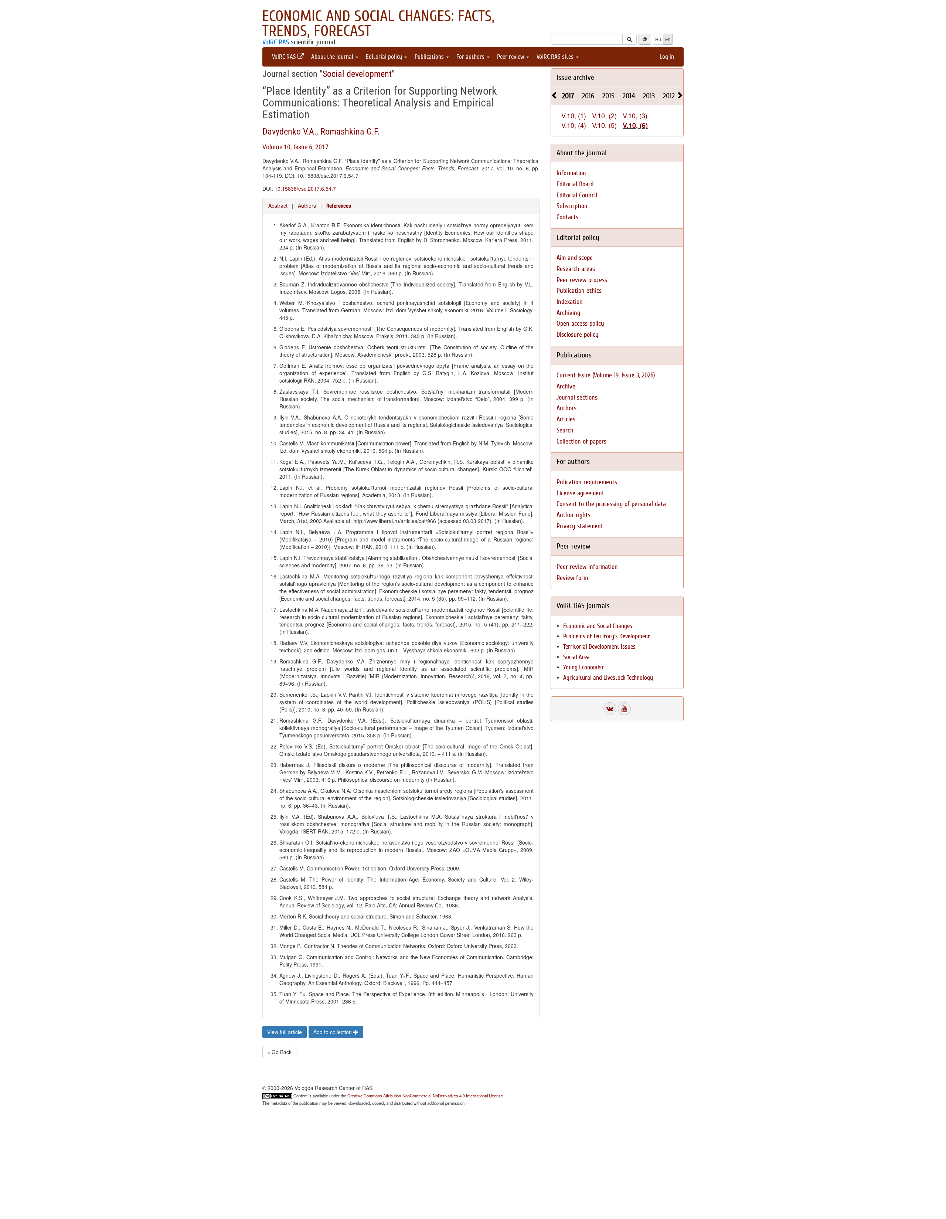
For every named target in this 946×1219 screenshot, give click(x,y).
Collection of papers (581, 441)
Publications (430, 56)
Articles (566, 419)
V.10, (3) (635, 115)
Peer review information (587, 567)
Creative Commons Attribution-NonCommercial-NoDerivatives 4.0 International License (425, 1096)
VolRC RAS (275, 42)
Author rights (574, 515)
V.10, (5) (604, 125)
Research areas (576, 269)
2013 (649, 96)
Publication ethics (579, 291)
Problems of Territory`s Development (606, 636)
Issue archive (575, 77)
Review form (572, 578)
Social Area (576, 657)
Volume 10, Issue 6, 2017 (295, 147)
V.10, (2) (604, 115)
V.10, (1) (573, 115)
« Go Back (279, 1052)
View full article (284, 1032)
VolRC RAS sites (556, 56)
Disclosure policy (578, 335)
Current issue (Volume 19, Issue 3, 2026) (606, 375)
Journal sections (577, 397)
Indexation (570, 302)
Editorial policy (385, 56)
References (338, 206)
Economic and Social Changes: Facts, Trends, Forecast (378, 23)
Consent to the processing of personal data (611, 504)
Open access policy (580, 323)
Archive (566, 386)
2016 (588, 96)
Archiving (568, 313)
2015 (608, 96)
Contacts (567, 217)
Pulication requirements (587, 482)
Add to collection (333, 1032)
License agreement (580, 493)
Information (571, 173)
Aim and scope (575, 258)
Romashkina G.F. (350, 131)
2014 (629, 96)
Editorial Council (577, 195)
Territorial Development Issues (599, 646)
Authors (307, 205)
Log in (667, 56)
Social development (357, 74)
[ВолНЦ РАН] (609, 708)
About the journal (333, 56)
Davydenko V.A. (289, 131)
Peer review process (582, 280)
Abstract (277, 205)
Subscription (572, 206)
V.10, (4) (573, 125)
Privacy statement (580, 526)
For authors (471, 56)
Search (565, 430)
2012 (669, 96)
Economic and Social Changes (597, 625)
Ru (658, 39)
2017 (568, 96)
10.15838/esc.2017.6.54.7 (305, 188)
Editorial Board (575, 184)
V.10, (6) (635, 125)
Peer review (511, 56)
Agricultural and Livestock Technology (608, 677)
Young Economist (583, 667)
